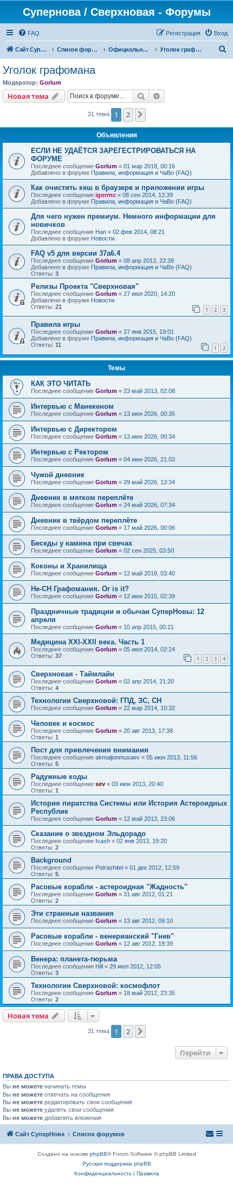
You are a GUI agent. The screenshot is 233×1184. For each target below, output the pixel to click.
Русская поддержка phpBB (116, 1164)
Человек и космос (62, 723)
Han (100, 232)
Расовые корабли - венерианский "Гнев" (102, 936)
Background (51, 860)
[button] (140, 114)
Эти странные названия (72, 913)
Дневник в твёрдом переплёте (84, 520)
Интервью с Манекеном (72, 406)
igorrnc (105, 195)
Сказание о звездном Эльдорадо (88, 834)
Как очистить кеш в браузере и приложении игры (117, 187)
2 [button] (128, 114)
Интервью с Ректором (69, 452)
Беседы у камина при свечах (81, 543)
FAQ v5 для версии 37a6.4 (75, 253)
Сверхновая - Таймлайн (72, 674)
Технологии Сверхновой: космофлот (95, 986)
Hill (99, 966)
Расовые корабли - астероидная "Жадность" (109, 887)
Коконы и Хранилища (69, 566)
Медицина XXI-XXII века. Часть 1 (88, 642)
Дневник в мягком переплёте (82, 497)
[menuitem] (29, 33)
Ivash (102, 841)
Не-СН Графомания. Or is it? (80, 589)
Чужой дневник (58, 475)
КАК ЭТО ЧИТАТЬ (60, 383)
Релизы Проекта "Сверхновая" (85, 286)
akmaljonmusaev (117, 757)
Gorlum (50, 82)
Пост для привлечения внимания (89, 750)
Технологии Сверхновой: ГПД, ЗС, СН (96, 701)
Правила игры (55, 324)
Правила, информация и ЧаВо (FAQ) (141, 172)
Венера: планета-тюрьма (74, 959)
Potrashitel (109, 867)
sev (100, 784)
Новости (102, 238)
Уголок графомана (49, 70)
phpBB (98, 1154)
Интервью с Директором (74, 429)
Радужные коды (59, 777)
